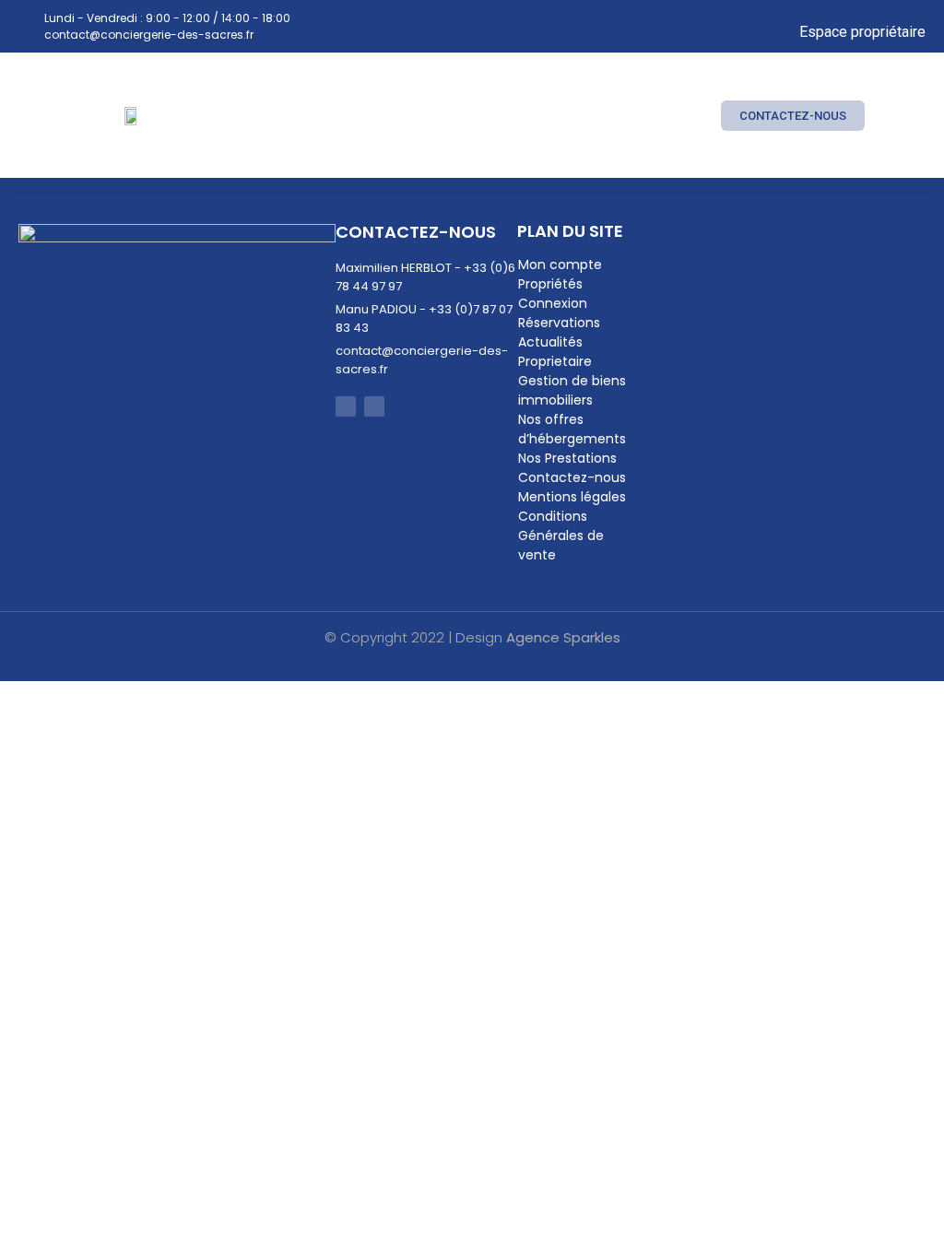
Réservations (559, 322)
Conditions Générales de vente (561, 535)
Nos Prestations (567, 458)
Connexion (552, 303)
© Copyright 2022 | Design (472, 637)
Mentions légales (572, 497)
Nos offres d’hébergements (572, 429)
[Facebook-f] (346, 406)
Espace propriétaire (862, 32)
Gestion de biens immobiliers (572, 390)
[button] (685, 115)
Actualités (550, 342)
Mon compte (560, 264)
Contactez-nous (572, 477)
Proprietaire (555, 361)
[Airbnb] (374, 406)
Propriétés (550, 284)
